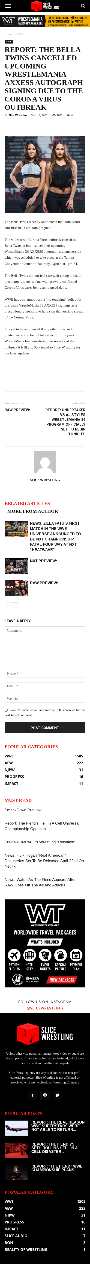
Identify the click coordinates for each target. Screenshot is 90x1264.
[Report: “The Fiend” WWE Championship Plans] (16, 1172)
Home (8, 34)
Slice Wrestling (18, 115)
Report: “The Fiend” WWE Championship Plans (57, 1168)
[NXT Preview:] (16, 566)
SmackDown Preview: (23, 810)
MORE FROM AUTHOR (32, 511)
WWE (20, 34)
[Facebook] (32, 1095)
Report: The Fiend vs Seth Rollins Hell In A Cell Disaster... (54, 1148)
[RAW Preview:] (16, 588)
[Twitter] (57, 1095)
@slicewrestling (45, 1008)
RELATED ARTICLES (27, 503)
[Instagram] (45, 1095)
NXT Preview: (43, 561)
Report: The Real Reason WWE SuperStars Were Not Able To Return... (58, 1126)
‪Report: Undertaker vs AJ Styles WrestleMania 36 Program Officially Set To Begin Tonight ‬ (65, 422)
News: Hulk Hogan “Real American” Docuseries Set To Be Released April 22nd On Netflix (44, 861)
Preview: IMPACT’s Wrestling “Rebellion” (40, 842)
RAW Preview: (17, 410)
